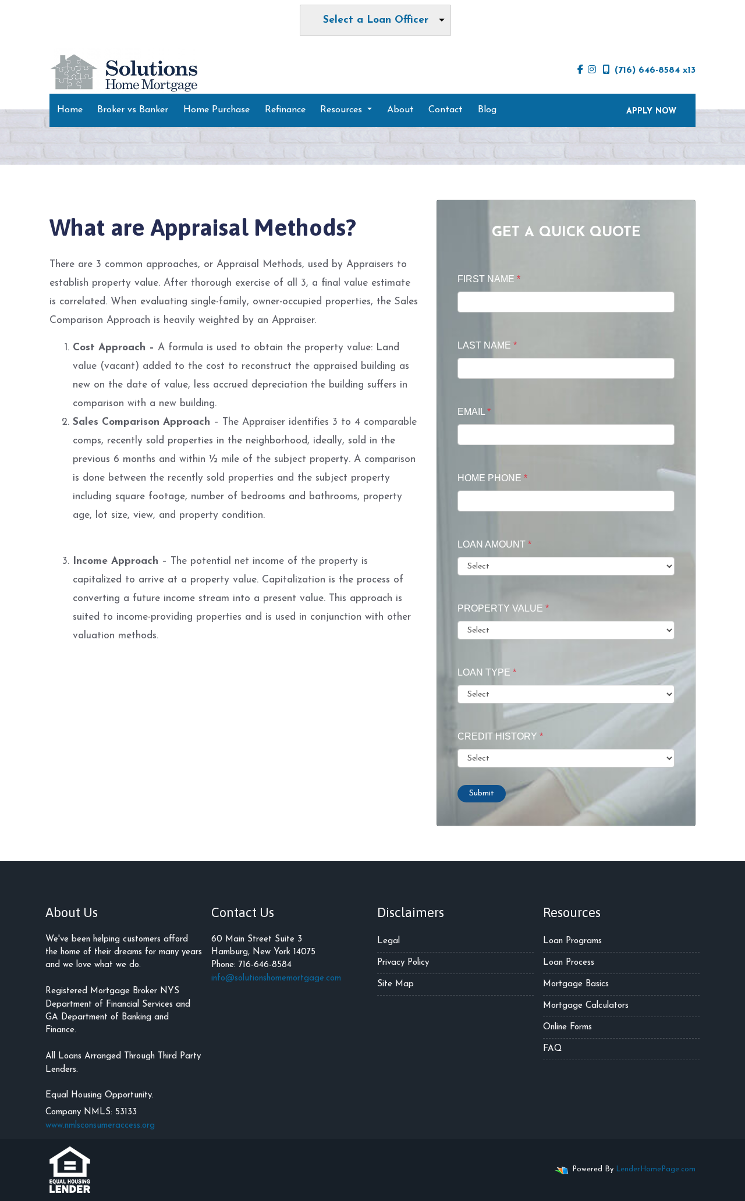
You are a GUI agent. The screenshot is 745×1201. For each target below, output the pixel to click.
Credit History (500, 736)
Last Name (487, 345)
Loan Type (486, 672)
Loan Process (568, 962)
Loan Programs (572, 941)
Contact (445, 110)
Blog (487, 110)
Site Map (395, 984)
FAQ (552, 1048)
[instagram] (592, 70)
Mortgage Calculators (586, 1005)
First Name (488, 279)
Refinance (285, 110)
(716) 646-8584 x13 (655, 70)
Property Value (503, 608)
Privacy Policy (403, 962)
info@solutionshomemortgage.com (276, 978)
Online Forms (567, 1027)
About (400, 110)
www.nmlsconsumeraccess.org (100, 1125)
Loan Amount (494, 544)
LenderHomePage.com (656, 1169)
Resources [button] (342, 110)
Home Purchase (216, 110)
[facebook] (580, 70)
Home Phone (492, 478)
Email (474, 412)
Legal (388, 941)
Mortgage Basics (576, 984)
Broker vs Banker (132, 110)
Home (70, 110)
